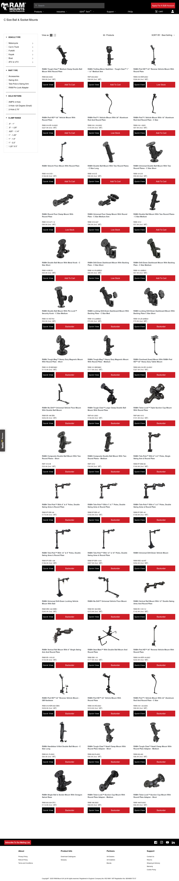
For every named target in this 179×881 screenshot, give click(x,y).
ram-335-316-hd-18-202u (142, 367)
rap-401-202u (93, 415)
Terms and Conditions (25, 863)
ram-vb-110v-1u (139, 609)
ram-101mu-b (47, 270)
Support (110, 11)
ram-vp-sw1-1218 (94, 560)
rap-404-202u (93, 77)
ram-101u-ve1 (47, 173)
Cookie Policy (151, 869)
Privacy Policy (23, 856)
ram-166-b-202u (139, 802)
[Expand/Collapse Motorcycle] (33, 43)
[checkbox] (7, 43)
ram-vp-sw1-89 (48, 512)
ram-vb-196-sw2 (94, 609)
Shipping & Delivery (153, 863)
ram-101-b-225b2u (95, 270)
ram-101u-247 (93, 222)
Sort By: (156, 35)
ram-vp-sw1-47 (94, 512)
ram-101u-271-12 (48, 222)
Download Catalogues (68, 856)
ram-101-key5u (48, 319)
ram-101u (137, 222)
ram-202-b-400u (94, 754)
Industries (61, 11)
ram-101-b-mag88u (49, 367)
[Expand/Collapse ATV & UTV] (33, 61)
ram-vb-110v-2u (48, 657)
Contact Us (150, 856)
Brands (109, 863)
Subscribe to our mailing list (17, 842)
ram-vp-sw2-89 (139, 464)
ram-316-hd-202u (94, 706)
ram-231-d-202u (48, 754)
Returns (149, 860)
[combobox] (70, 5)
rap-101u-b (46, 464)
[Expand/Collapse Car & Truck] (33, 46)
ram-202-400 (138, 754)
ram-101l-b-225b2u (140, 319)
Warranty (150, 866)
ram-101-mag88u (94, 367)
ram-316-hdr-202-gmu (51, 706)
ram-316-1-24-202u (140, 706)
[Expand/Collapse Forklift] (33, 50)
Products (38, 11)
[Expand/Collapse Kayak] (33, 54)
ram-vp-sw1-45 (139, 512)
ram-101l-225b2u (94, 319)
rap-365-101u (138, 415)
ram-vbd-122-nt (139, 560)
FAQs (130, 11)
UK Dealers (110, 856)
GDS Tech (85, 11)
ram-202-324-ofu (48, 802)
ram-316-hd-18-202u (50, 125)
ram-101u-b (138, 173)
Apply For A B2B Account (163, 5)
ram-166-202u (93, 802)
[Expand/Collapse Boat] (33, 58)
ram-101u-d (92, 173)
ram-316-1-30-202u (95, 125)
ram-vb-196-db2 (48, 415)
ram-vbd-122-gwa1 (49, 609)
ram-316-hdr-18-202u (141, 657)
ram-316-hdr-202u (140, 77)
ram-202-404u (47, 77)
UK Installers (111, 860)
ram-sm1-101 (93, 657)
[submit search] (36, 5)
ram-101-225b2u (139, 270)
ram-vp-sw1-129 (48, 560)
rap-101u (91, 464)
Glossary (64, 860)
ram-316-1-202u (139, 125)
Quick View (48, 84)
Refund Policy (23, 860)
